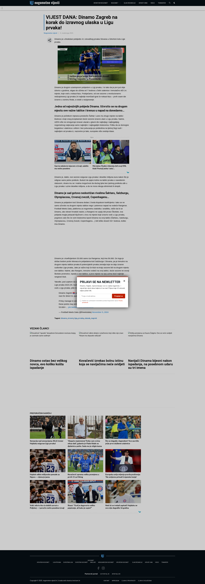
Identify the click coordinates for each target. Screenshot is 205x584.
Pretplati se (118, 296)
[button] (124, 281)
